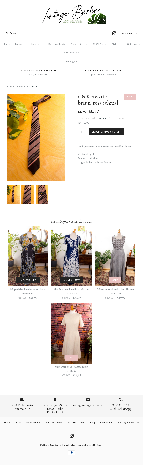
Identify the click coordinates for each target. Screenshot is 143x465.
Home (6, 44)
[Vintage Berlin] (71, 5)
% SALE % (99, 44)
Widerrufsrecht (76, 422)
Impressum (106, 422)
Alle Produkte (71, 52)
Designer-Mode (57, 44)
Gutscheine (133, 44)
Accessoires (79, 44)
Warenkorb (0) (130, 33)
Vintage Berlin (53, 445)
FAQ (92, 422)
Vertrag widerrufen (128, 422)
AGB (18, 422)
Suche (7, 422)
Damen (20, 44)
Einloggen (71, 61)
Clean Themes (77, 445)
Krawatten (36, 86)
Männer (37, 44)
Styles (117, 44)
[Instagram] (114, 33)
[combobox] (26, 33)
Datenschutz (33, 422)
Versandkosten (101, 118)
